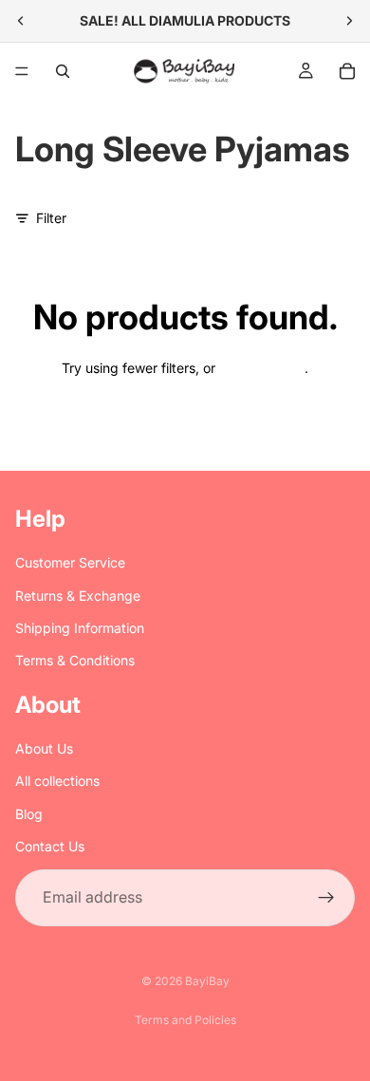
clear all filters (262, 368)
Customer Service (70, 562)
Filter (51, 218)
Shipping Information (79, 628)
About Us (44, 748)
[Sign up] (326, 898)
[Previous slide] (21, 21)
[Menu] (22, 71)
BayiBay (207, 981)
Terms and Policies (185, 1020)
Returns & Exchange (77, 595)
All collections (57, 781)
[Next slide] (349, 21)
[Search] (62, 71)
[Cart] (347, 71)
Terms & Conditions (75, 660)
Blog (29, 814)
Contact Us (49, 846)
